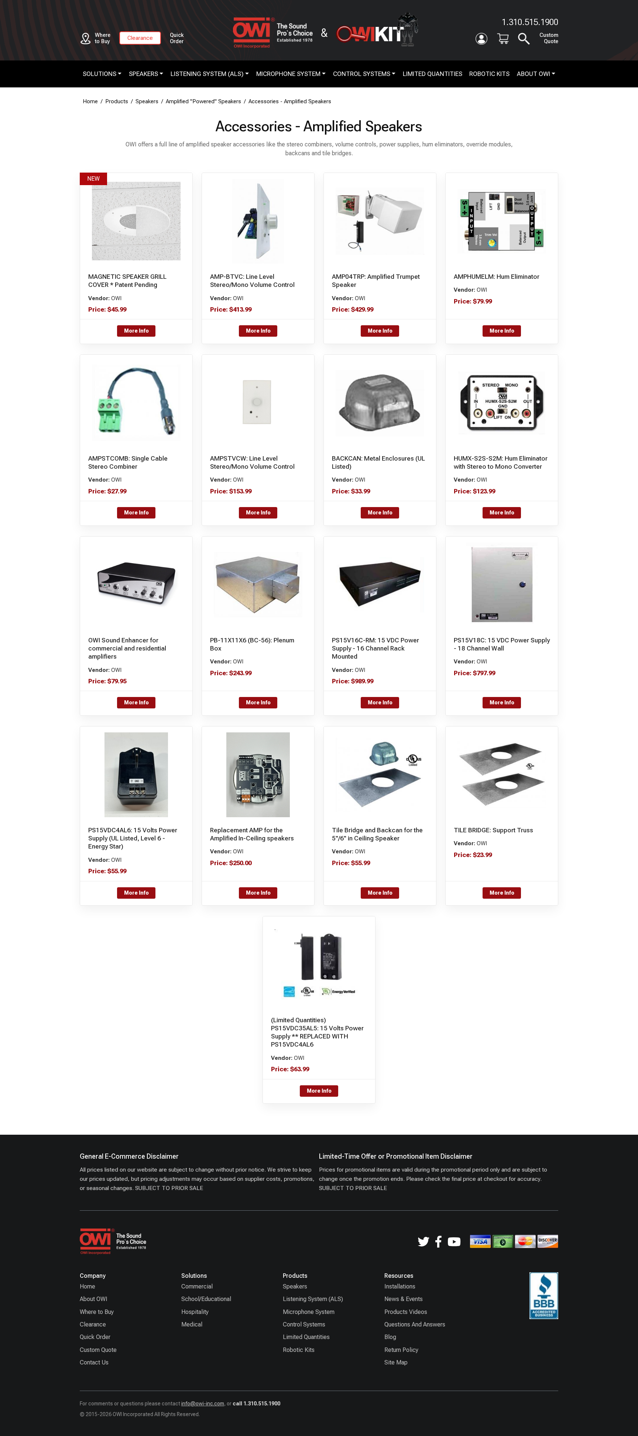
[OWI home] (266, 32)
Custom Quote (98, 1349)
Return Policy (401, 1349)
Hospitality (195, 1311)
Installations (399, 1286)
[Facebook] (438, 1242)
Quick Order (95, 1336)
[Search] (524, 39)
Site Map (396, 1362)
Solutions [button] (99, 73)
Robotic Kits (489, 73)
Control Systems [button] (361, 73)
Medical (191, 1324)
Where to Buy (97, 1311)
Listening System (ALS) (313, 1299)
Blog (390, 1336)
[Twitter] (423, 1242)
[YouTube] (454, 1242)
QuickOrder (176, 38)
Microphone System (309, 1311)
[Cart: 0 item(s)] (503, 39)
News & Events (403, 1299)
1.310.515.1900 (530, 22)
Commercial (197, 1286)
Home (87, 1286)
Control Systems (304, 1324)
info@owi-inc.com (202, 1403)
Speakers (295, 1286)
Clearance (140, 37)
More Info (136, 331)
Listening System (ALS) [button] (207, 73)
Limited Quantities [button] (432, 73)
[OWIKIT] (377, 33)
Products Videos (405, 1311)
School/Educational (206, 1299)
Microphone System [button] (288, 73)
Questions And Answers (414, 1324)
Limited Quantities (306, 1336)
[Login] (481, 39)
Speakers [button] (143, 73)
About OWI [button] (533, 73)
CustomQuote (548, 38)
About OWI (93, 1299)
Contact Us (94, 1362)
